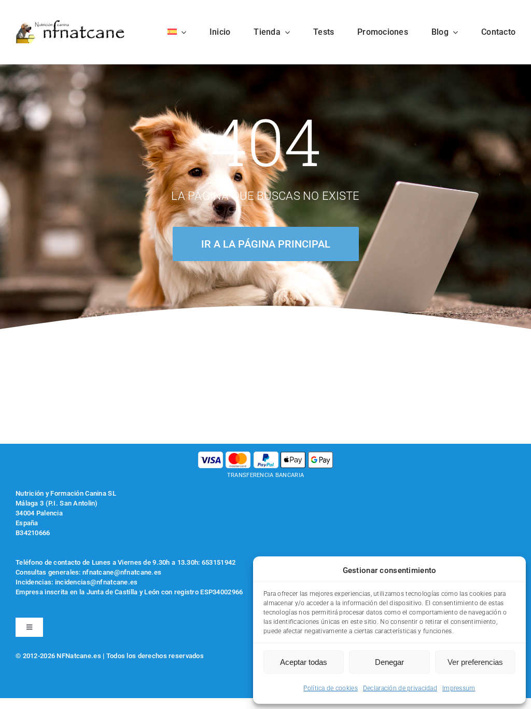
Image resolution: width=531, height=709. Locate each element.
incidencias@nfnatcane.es (96, 582)
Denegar (389, 662)
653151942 (219, 562)
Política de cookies (330, 688)
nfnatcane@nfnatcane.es (121, 572)
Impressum (459, 688)
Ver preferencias (475, 662)
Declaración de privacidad (400, 688)
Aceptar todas (303, 662)
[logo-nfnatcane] (70, 24)
